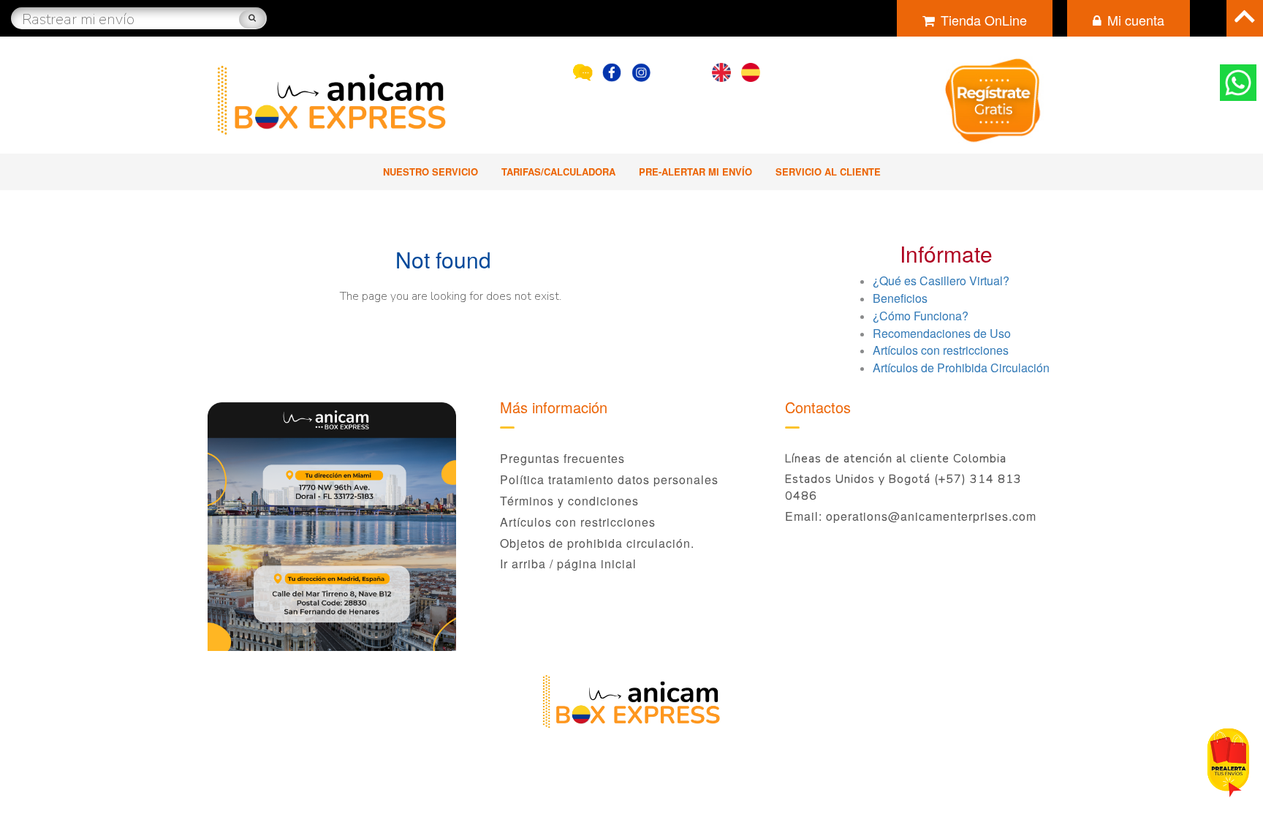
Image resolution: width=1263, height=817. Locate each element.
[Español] (751, 69)
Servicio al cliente (828, 171)
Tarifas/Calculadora (558, 171)
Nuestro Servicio (430, 171)
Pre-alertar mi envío (695, 171)
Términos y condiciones (569, 500)
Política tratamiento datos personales (609, 479)
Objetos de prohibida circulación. (597, 543)
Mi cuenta (1135, 19)
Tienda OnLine (984, 19)
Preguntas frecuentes (562, 458)
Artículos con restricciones (578, 521)
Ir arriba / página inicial (568, 563)
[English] (721, 69)
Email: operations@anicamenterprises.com (910, 516)
